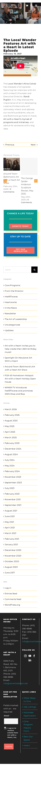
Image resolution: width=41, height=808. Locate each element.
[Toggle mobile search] (32, 5)
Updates (9, 330)
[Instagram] (25, 656)
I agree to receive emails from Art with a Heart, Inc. (12, 732)
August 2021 (11, 511)
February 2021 (12, 539)
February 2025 (12, 443)
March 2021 (10, 533)
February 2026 (12, 415)
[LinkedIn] (30, 660)
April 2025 (10, 432)
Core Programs (12, 285)
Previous (9, 145)
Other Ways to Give (29, 699)
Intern (27, 745)
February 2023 (12, 494)
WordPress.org (12, 605)
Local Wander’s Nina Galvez (22, 84)
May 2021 (9, 522)
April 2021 (10, 527)
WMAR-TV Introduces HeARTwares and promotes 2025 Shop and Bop (19, 390)
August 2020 (11, 567)
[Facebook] (34, 656)
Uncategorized (12, 325)
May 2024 (10, 466)
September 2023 (13, 482)
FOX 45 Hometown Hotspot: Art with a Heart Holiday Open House (20, 378)
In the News (11, 308)
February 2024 (12, 471)
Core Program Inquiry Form (28, 726)
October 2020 (12, 561)
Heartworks (11, 302)
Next (33, 145)
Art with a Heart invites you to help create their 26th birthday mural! (20, 349)
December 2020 (13, 550)
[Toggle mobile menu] (36, 5)
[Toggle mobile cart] (27, 5)
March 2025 (11, 437)
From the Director (14, 291)
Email (7, 716)
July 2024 (9, 460)
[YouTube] (30, 656)
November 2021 (13, 499)
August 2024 (11, 454)
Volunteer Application (30, 714)
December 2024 (13, 449)
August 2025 (11, 420)
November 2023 (13, 477)
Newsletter (10, 313)
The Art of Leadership (16, 319)
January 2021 (11, 544)
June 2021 (10, 516)
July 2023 (9, 488)
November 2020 (13, 556)
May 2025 (9, 426)
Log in (8, 588)
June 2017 (10, 572)
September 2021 (13, 505)
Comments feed (13, 599)
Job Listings (30, 707)
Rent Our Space (28, 738)
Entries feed (11, 593)
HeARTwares (11, 296)
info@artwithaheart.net (15, 683)
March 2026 (11, 409)
